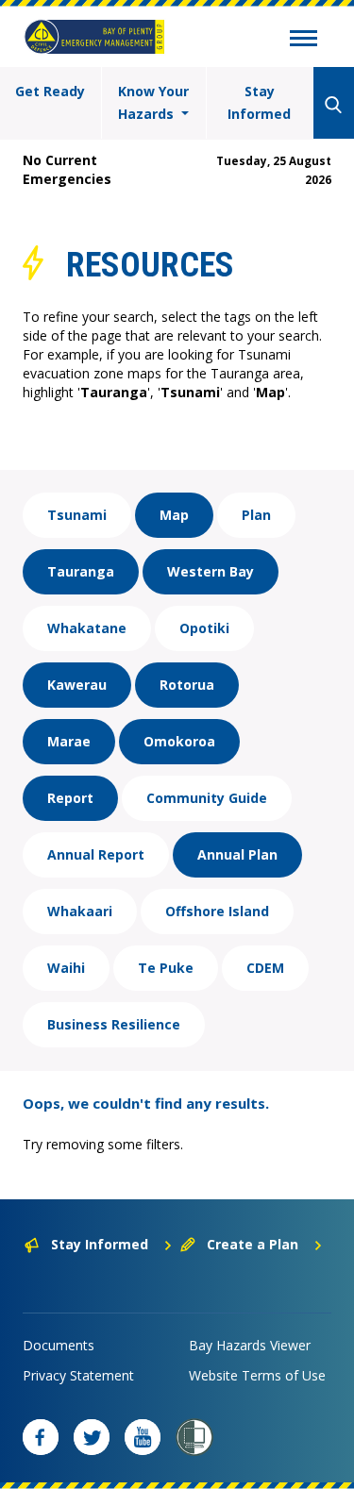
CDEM (265, 968)
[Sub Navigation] (303, 40)
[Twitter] (92, 1437)
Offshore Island (217, 911)
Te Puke (166, 968)
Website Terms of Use (257, 1375)
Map (174, 515)
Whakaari (79, 911)
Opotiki (204, 628)
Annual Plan (237, 854)
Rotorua (187, 685)
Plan (256, 515)
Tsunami (77, 515)
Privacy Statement (78, 1375)
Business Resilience (113, 1024)
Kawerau (77, 685)
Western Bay (210, 571)
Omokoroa (179, 741)
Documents (58, 1345)
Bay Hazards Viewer (250, 1345)
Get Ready (50, 91)
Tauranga (80, 571)
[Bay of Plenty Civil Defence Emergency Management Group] (94, 37)
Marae (69, 741)
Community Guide (206, 798)
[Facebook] (41, 1437)
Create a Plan (252, 1244)
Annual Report (95, 854)
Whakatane (86, 628)
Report (70, 798)
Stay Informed (259, 102)
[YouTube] (142, 1437)
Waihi (66, 968)
